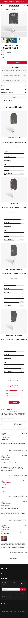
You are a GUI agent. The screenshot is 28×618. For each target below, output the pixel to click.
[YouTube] (8, 604)
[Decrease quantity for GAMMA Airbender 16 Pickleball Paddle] (2, 62)
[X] (4, 100)
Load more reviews (14, 558)
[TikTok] (11, 603)
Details (3, 86)
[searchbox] (7, 424)
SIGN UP (22, 589)
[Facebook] (2, 100)
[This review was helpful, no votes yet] (22, 450)
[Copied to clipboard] (12, 100)
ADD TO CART (14, 146)
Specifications (5, 89)
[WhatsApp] (9, 100)
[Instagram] (5, 603)
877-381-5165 (13, 597)
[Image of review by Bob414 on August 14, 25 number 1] (4, 538)
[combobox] (21, 428)
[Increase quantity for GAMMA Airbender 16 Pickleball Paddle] (6, 62)
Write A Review (14, 402)
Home (2, 9)
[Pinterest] (7, 100)
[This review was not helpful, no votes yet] (25, 450)
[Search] (24, 6)
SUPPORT (4, 569)
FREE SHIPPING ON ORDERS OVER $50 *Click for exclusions (14, 2)
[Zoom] (24, 14)
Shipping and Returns (7, 92)
